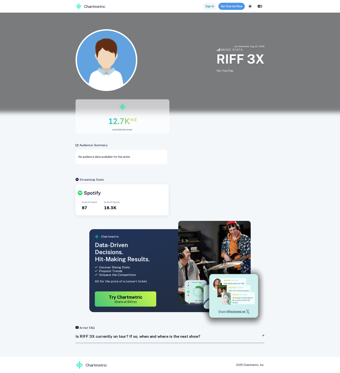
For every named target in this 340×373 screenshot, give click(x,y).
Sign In (209, 6)
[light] (250, 6)
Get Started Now (231, 6)
